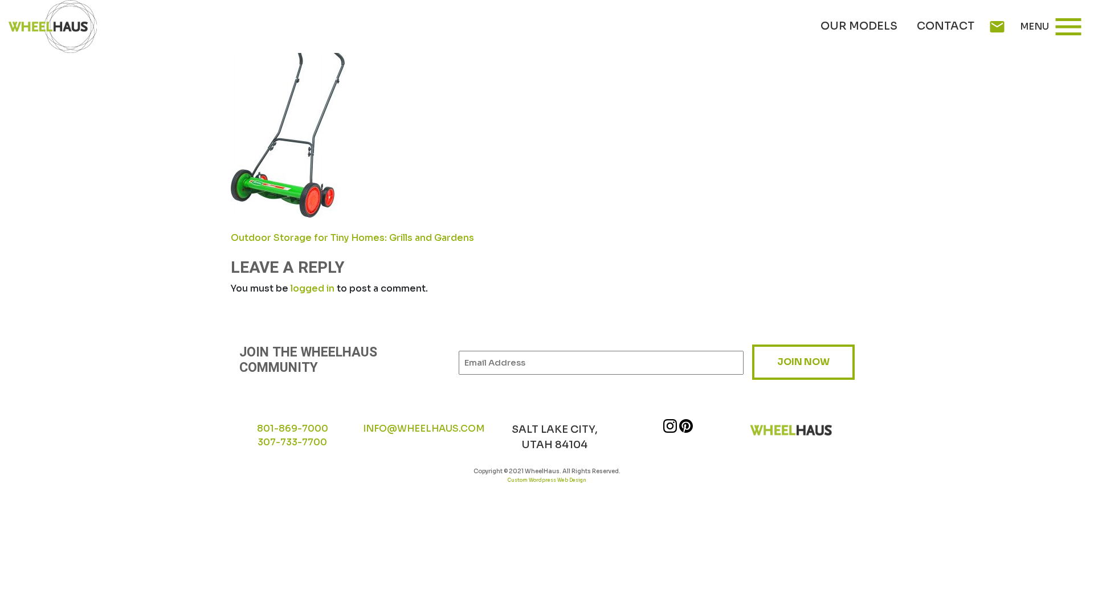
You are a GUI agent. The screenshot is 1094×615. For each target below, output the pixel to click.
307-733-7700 (292, 442)
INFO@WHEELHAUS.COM (423, 428)
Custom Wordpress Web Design (547, 480)
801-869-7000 (292, 428)
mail (997, 26)
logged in (312, 288)
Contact (945, 26)
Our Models (858, 26)
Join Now (803, 362)
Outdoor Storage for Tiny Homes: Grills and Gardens (352, 238)
